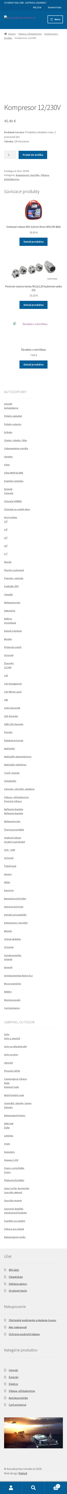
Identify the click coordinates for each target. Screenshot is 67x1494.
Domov (12, 33)
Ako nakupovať (18, 1327)
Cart (52, 1484)
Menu (57, 19)
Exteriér (14, 1377)
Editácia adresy (18, 1284)
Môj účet (37, 7)
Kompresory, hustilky (27, 175)
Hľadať (33, 1488)
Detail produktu (34, 241)
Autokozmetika (18, 1398)
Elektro (13, 1384)
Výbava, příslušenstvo (30, 33)
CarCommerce (17, 1404)
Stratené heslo (54, 7)
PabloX (23, 1473)
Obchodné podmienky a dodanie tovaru (32, 1320)
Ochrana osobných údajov (24, 1334)
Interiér (13, 1370)
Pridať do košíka (33, 155)
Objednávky (16, 1277)
